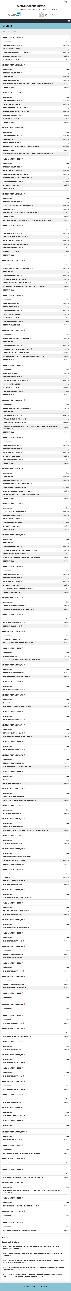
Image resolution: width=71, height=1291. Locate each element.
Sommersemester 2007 (11, 933)
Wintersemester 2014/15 (12, 695)
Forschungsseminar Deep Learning (17, 609)
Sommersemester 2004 (11, 1015)
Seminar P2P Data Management (16, 1036)
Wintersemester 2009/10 (12, 849)
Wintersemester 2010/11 (12, 819)
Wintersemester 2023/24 (12, 194)
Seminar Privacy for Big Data (15, 676)
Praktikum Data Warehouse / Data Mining (21, 146)
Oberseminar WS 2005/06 (13, 984)
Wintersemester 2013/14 (12, 725)
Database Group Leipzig (31, 6)
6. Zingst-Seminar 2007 (12, 941)
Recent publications (10, 1242)
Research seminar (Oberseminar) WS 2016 (20, 643)
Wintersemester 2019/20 (12, 468)
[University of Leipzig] (52, 15)
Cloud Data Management (13, 511)
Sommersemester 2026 (11, 37)
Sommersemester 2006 (11, 963)
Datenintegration (10, 656)
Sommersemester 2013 (11, 742)
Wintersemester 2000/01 (12, 1107)
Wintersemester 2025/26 (12, 65)
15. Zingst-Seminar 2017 (13, 622)
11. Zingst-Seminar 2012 (13, 783)
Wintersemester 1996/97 (12, 1211)
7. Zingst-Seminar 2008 (12, 914)
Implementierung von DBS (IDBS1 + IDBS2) (20, 550)
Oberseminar (8, 87)
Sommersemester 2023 (11, 225)
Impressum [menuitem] (44, 1286)
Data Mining (8, 76)
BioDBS (6, 780)
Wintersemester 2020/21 (12, 400)
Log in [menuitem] (66, 2)
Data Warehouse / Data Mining (16, 283)
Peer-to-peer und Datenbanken (16, 911)
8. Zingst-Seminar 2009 (12, 884)
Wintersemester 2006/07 (12, 946)
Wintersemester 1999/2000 (13, 1132)
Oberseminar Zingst (11, 325)
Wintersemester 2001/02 (12, 1081)
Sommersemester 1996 (11, 1222)
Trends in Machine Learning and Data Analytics (23, 356)
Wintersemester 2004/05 (12, 1004)
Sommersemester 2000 (11, 1121)
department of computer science (42, 9)
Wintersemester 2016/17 (12, 631)
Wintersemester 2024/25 (12, 127)
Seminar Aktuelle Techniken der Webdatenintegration (25, 830)
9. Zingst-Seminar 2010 (12, 843)
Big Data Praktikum (11, 60)
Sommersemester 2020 (11, 437)
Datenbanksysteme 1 (11, 73)
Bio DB (5, 877)
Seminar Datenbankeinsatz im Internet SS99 (21, 1153)
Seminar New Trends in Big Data (16, 737)
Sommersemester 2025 (11, 93)
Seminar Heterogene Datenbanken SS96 (19, 1230)
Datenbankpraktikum (12, 56)
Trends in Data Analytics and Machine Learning (23, 286)
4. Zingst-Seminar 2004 (12, 1023)
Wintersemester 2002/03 (12, 1055)
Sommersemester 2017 (11, 614)
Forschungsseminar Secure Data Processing (22, 557)
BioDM (5, 703)
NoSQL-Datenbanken (11, 314)
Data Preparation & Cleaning (15, 52)
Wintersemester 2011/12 (12, 789)
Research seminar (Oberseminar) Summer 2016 (22, 660)
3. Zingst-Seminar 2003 (12, 1049)
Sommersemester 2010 (11, 835)
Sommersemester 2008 (11, 903)
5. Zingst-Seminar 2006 (12, 971)
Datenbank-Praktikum (12, 522)
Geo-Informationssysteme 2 (14, 860)
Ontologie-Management (13, 733)
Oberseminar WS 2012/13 (13, 763)
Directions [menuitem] (26, 1286)
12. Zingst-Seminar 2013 (13, 750)
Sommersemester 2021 (11, 365)
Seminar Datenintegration (14, 1116)
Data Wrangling (10, 307)
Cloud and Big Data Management (17, 205)
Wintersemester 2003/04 (12, 1028)
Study (8, 31)
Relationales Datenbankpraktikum (17, 589)
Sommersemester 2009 (11, 869)
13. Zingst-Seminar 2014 (13, 720)
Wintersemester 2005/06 (12, 976)
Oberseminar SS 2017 (11, 626)
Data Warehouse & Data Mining (16, 353)
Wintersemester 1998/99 (12, 1158)
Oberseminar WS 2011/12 (13, 797)
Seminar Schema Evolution (14, 988)
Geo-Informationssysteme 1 (14, 881)
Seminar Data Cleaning (13, 958)
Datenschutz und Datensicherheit (17, 857)
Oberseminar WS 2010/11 (13, 827)
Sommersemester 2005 (11, 993)
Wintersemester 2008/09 (12, 890)
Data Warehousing (11, 80)
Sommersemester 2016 (11, 648)
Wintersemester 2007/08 (12, 920)
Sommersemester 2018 (11, 566)
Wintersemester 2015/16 (12, 665)
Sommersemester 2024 (11, 159)
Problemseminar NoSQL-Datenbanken (18, 800)
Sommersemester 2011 (11, 805)
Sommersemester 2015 (11, 682)
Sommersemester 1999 (11, 1145)
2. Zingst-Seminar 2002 (12, 1076)
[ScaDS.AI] (22, 15)
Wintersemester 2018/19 (12, 535)
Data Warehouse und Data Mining (17, 491)
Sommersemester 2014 (11, 712)
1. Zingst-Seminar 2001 (12, 1102)
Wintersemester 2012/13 (12, 755)
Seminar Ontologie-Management (17, 898)
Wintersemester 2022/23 (12, 260)
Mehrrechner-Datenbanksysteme (16, 111)
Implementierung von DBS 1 (14, 279)
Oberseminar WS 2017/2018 (14, 605)
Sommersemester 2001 (11, 1094)
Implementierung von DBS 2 (14, 237)
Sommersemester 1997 (11, 1198)
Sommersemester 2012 (11, 772)
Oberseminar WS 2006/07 (13, 954)
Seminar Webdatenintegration (16, 928)
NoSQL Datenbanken (11, 49)
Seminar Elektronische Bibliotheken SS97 (20, 1206)
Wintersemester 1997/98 (12, 1182)
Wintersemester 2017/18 (12, 597)
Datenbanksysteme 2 (11, 45)
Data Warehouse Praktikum (14, 422)
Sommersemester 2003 (11, 1041)
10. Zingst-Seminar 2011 (13, 813)
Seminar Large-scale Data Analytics (18, 767)
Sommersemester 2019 (11, 503)
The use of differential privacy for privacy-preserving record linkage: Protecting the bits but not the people (32, 1276)
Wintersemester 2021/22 (12, 330)
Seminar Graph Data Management (17, 706)
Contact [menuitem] (35, 1286)
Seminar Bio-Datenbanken (14, 1063)
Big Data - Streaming (12, 639)
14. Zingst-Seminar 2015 (13, 690)
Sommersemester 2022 (11, 295)
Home (3, 31)
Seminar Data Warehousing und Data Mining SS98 (24, 1177)
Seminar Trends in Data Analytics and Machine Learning (27, 84)
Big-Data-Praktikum (11, 456)
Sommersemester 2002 (11, 1068)
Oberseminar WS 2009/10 (13, 864)
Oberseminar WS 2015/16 (13, 673)
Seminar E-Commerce (11, 1140)
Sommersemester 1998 (11, 1169)
